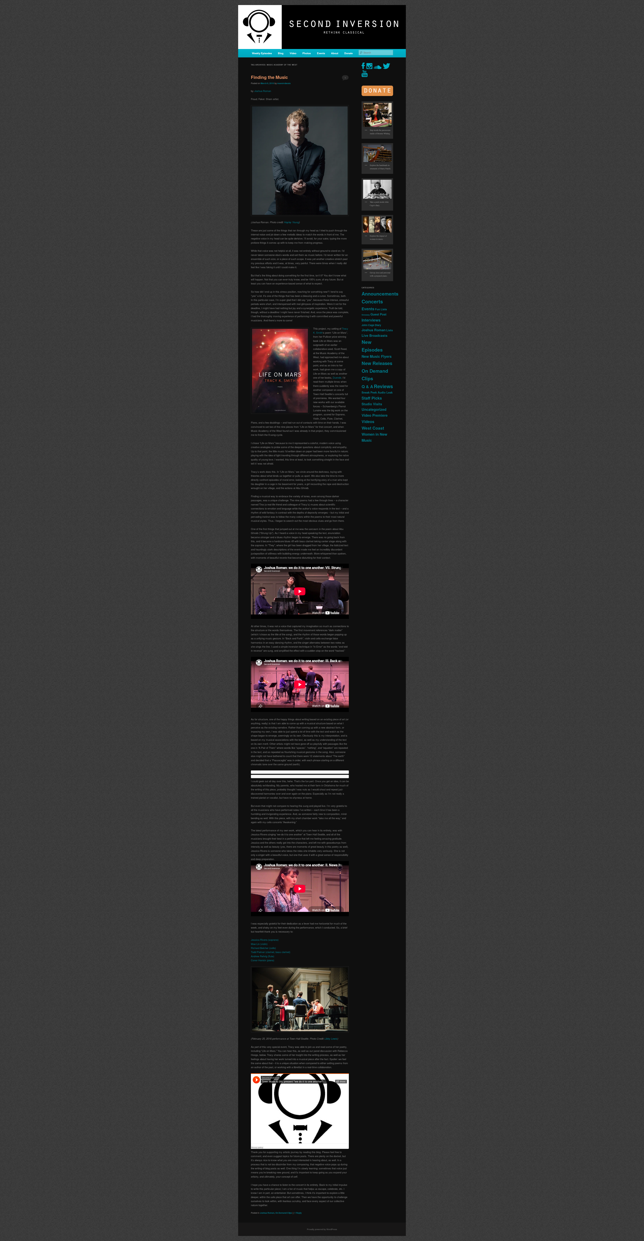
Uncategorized (374, 409)
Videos (368, 421)
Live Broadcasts (374, 335)
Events (321, 53)
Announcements (380, 293)
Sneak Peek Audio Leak (377, 392)
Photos (306, 53)
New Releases (377, 363)
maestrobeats (284, 83)
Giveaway (366, 314)
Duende (337, 377)
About (334, 53)
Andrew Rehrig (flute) (262, 956)
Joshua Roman (262, 91)
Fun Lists (381, 309)
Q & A (367, 386)
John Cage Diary (371, 325)
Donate (348, 53)
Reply (298, 1212)
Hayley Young (291, 222)
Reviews (383, 386)
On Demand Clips (283, 1212)
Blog (280, 53)
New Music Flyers (377, 356)
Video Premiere (375, 415)
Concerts (372, 301)
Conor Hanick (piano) (262, 960)
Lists (389, 330)
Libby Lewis (331, 1038)
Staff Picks (372, 398)
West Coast (373, 428)
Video (293, 53)
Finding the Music (269, 77)
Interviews (371, 320)
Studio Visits (372, 404)
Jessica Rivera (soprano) (265, 939)
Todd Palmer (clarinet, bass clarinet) (270, 952)
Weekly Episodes (262, 53)
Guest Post (378, 314)
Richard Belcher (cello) (263, 948)
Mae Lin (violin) (259, 944)
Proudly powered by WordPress (322, 1229)
